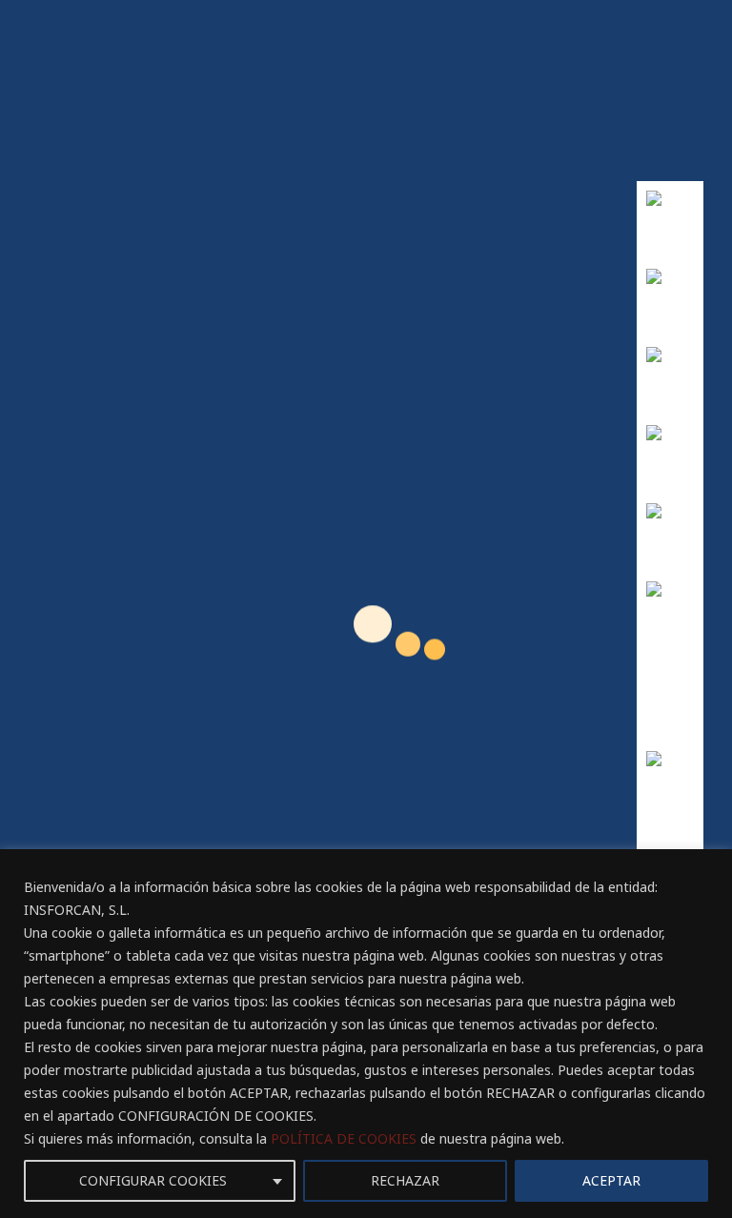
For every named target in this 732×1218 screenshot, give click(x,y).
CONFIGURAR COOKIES (153, 1180)
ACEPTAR (611, 1180)
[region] (366, 1033)
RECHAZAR (405, 1180)
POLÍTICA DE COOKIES (344, 1138)
